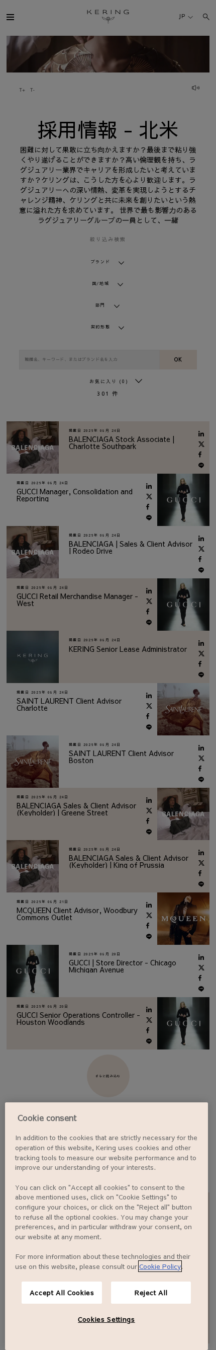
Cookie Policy (160, 1266)
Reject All (151, 1292)
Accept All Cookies (62, 1292)
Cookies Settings (106, 1319)
